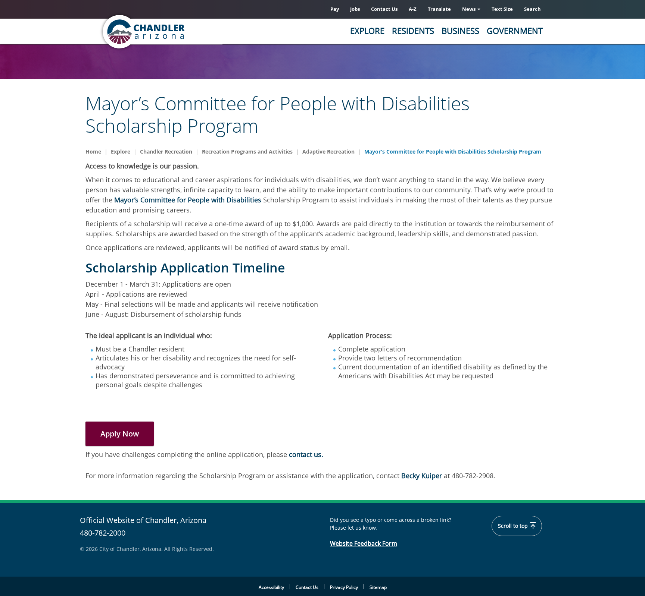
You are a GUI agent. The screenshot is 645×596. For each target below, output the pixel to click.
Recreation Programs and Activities (247, 151)
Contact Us (384, 9)
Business (460, 30)
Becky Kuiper (420, 475)
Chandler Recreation (166, 151)
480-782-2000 (102, 533)
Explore (367, 30)
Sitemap (378, 587)
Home (93, 151)
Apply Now (119, 434)
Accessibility (271, 587)
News (469, 9)
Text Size (502, 9)
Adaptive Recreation (328, 151)
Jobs (355, 9)
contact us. (307, 454)
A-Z (413, 9)
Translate (439, 9)
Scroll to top (513, 526)
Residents (413, 30)
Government (515, 30)
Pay (334, 9)
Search (532, 9)
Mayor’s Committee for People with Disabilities (187, 199)
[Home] (173, 32)
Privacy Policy (344, 587)
